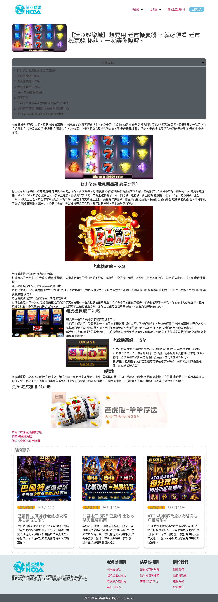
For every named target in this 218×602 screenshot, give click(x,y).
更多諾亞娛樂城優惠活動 (27, 432)
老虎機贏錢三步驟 (28, 76)
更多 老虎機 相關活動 (30, 92)
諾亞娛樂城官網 (26, 440)
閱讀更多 (22, 97)
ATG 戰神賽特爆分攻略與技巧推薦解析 (41, 114)
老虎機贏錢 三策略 (28, 81)
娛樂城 (135, 9)
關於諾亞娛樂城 (176, 9)
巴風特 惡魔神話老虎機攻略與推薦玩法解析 (43, 103)
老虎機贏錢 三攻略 (28, 86)
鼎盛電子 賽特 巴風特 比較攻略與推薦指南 (43, 108)
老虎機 (153, 9)
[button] (203, 62)
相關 (22, 436)
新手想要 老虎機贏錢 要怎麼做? (36, 70)
